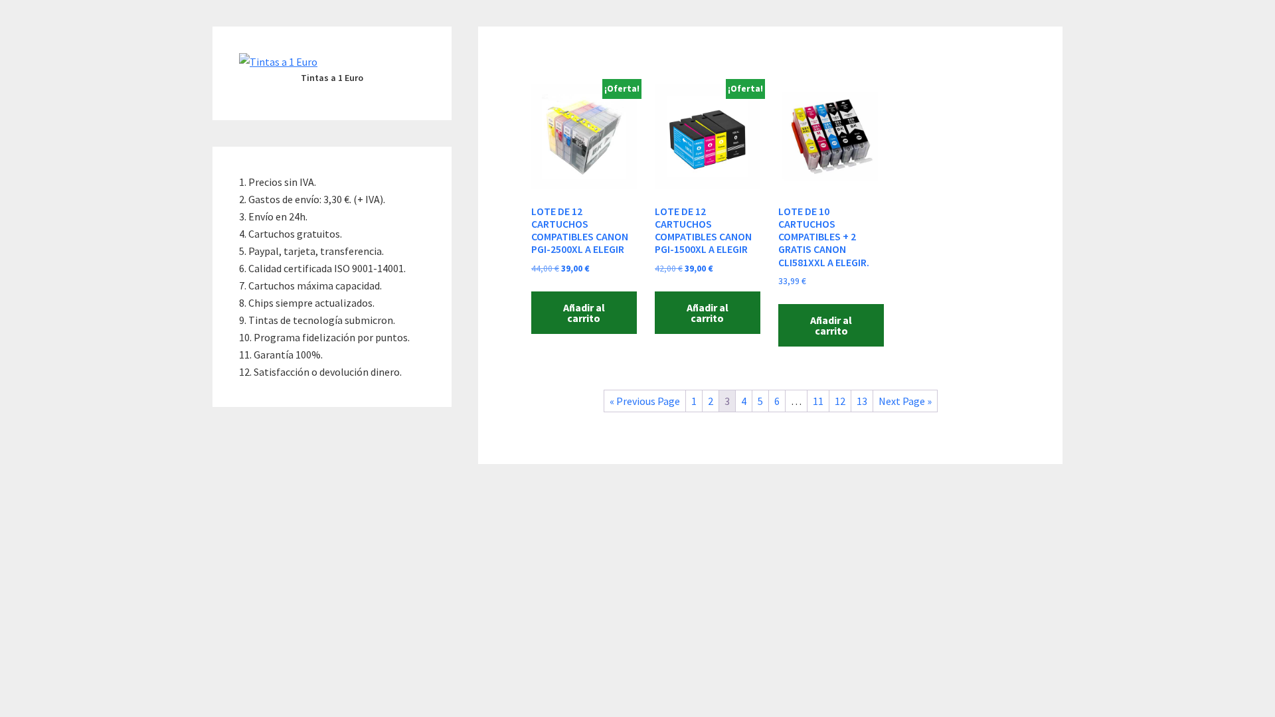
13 (862, 401)
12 (840, 401)
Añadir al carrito (584, 313)
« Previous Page (645, 401)
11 (818, 401)
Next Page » (905, 401)
